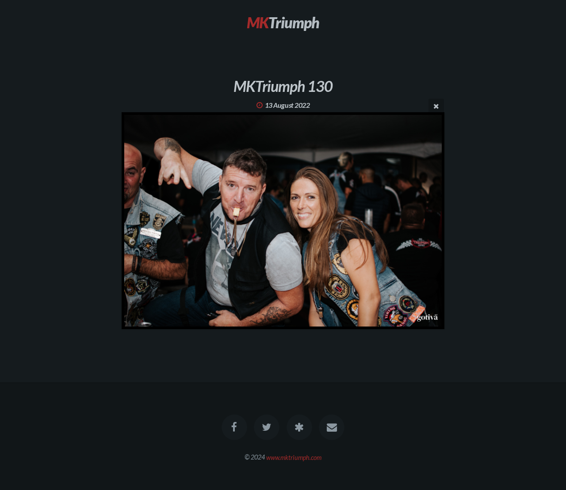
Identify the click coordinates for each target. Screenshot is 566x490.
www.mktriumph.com (293, 457)
